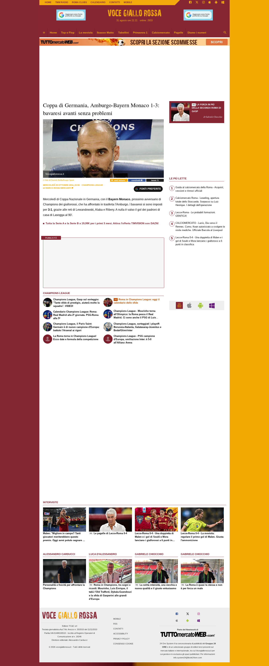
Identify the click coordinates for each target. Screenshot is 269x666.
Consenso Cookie (123, 644)
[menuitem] (44, 32)
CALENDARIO (98, 2)
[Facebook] (190, 2)
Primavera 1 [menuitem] (140, 32)
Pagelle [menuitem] (178, 32)
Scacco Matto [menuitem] (105, 32)
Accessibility (120, 634)
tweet (154, 180)
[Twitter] (196, 2)
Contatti (118, 629)
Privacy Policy (121, 639)
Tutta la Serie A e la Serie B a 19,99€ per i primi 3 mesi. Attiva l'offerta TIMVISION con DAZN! (102, 223)
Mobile (117, 619)
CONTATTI (114, 2)
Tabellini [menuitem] (123, 32)
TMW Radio (61, 2)
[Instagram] (203, 2)
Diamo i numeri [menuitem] (197, 32)
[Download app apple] (210, 2)
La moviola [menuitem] (86, 32)
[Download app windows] (222, 2)
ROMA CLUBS (79, 2)
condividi (136, 180)
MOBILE (128, 2)
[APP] (180, 305)
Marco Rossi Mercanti (58, 188)
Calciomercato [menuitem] (161, 32)
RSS (115, 624)
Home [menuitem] (53, 32)
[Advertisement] (196, 455)
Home (48, 2)
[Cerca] (225, 32)
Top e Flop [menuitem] (67, 32)
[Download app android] (216, 2)
